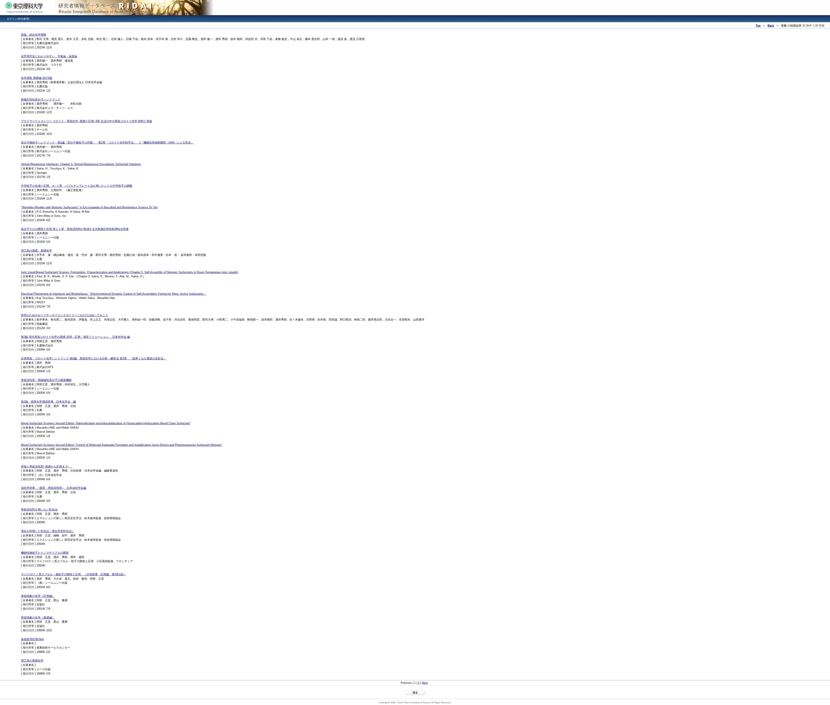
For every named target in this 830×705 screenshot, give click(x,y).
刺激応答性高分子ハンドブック (40, 99)
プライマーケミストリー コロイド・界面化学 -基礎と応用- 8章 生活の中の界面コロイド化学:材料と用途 (86, 121)
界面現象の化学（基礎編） (38, 617)
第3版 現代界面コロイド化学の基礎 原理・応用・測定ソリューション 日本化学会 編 (75, 336)
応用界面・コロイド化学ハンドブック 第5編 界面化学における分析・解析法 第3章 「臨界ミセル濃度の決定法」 (93, 358)
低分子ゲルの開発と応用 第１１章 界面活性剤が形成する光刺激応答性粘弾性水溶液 (75, 229)
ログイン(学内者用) (18, 18)
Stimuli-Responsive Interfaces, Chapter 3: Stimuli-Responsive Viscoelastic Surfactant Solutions (81, 164)
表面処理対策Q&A (32, 639)
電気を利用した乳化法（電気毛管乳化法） (47, 531)
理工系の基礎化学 (32, 660)
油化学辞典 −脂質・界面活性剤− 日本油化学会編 (53, 488)
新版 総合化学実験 (33, 34)
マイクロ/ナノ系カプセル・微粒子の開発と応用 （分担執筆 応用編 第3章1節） (73, 574)
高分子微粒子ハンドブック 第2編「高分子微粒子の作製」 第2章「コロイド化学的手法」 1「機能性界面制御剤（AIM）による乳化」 (107, 142)
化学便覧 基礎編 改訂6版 (36, 78)
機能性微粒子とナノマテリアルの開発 (45, 552)
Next (425, 682)
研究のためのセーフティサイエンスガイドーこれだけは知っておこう (64, 315)
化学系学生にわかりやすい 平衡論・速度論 (49, 56)
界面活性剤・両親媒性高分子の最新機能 (46, 380)
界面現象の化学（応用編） (38, 596)
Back (771, 25)
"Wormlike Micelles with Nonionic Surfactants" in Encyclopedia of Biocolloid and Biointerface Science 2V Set (89, 207)
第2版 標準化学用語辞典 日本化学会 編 (48, 401)
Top (758, 25)
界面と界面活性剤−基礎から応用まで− (46, 466)
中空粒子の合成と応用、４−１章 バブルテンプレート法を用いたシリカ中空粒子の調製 (76, 185)
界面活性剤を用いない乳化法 (39, 509)
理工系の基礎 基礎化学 (36, 250)
